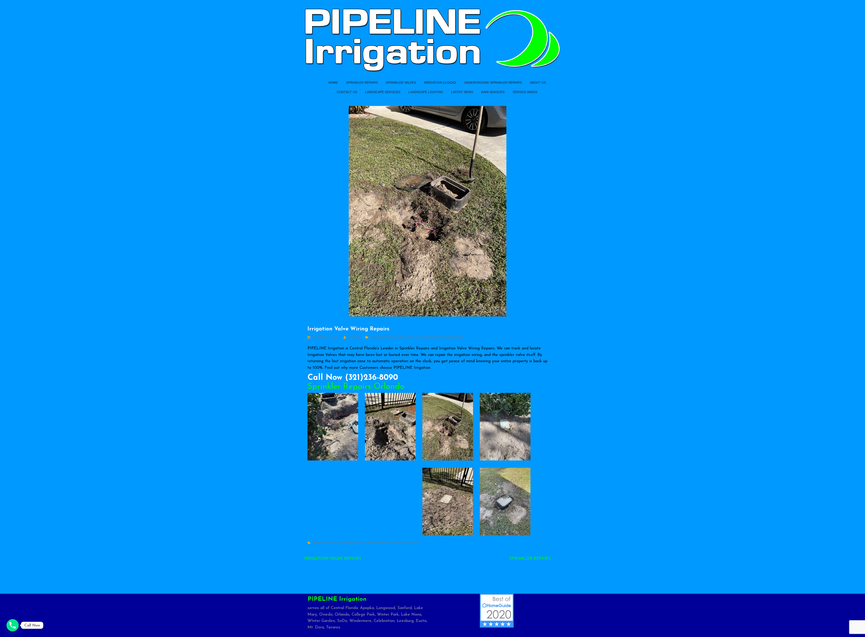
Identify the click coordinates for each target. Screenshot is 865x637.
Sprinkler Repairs (362, 82)
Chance (354, 337)
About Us (538, 82)
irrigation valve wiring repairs (365, 543)
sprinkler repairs (405, 543)
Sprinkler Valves (401, 82)
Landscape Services (382, 92)
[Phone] (13, 625)
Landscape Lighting (425, 92)
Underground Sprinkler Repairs (493, 82)
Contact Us (347, 92)
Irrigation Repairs (384, 337)
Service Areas (525, 92)
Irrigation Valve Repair (416, 337)
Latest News (462, 92)
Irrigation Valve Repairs (332, 559)
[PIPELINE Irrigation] (432, 39)
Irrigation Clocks (440, 82)
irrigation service (327, 543)
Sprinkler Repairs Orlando (355, 387)
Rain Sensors (493, 92)
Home (333, 82)
